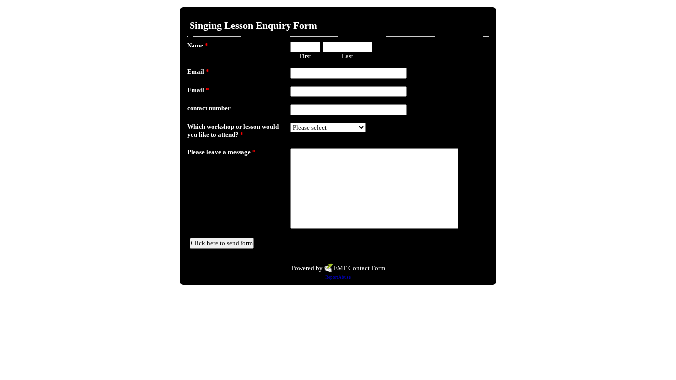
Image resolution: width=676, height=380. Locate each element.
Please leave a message (221, 152)
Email (198, 71)
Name (197, 45)
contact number (209, 108)
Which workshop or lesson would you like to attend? (233, 130)
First (305, 56)
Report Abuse (338, 277)
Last (347, 56)
